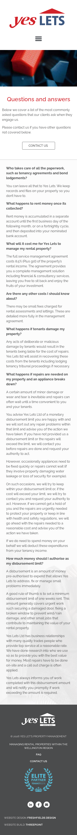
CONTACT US (38, 761)
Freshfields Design (41, 817)
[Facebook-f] (39, 805)
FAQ (38, 754)
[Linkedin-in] (31, 805)
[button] (38, 38)
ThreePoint (34, 824)
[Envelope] (47, 805)
